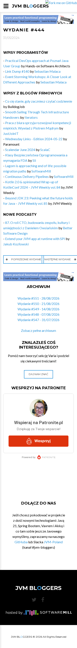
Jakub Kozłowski (16, 244)
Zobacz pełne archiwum (38, 330)
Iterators (31, 117)
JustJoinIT (11, 133)
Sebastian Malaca (47, 71)
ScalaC (45, 150)
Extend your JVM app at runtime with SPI (35, 239)
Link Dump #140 (17, 71)
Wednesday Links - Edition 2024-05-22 (33, 139)
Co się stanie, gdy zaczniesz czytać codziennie (38, 101)
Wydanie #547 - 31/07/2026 (38, 320)
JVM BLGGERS (30, 6)
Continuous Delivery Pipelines (27, 176)
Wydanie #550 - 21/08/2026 (38, 304)
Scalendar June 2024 (20, 150)
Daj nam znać (38, 374)
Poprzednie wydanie (26, 259)
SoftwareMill (41, 171)
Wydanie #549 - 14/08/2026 (38, 309)
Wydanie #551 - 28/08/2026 (38, 298)
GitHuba (21, 542)
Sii (34, 160)
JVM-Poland (53, 542)
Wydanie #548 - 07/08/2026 (38, 314)
